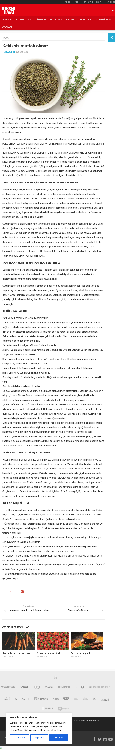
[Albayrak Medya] (55, 678)
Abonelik (68, 2)
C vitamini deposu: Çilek (48, 653)
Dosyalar (7, 27)
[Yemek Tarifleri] (49, 688)
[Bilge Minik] (85, 699)
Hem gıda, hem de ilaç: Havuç (17, 653)
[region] (39, 728)
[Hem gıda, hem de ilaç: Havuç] (18, 641)
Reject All (39, 737)
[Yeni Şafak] (8, 688)
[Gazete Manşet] (99, 688)
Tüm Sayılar (84, 19)
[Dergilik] (47, 708)
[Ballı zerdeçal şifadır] (87, 641)
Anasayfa (7, 19)
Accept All (58, 737)
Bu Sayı (70, 19)
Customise (20, 737)
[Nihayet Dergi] (22, 699)
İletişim (98, 2)
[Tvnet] (24, 688)
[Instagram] (111, 2)
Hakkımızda (22, 19)
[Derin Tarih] (6, 699)
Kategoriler (101, 19)
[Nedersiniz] (63, 708)
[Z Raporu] (41, 699)
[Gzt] (37, 688)
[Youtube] (114, 2)
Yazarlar (55, 19)
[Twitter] (108, 2)
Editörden (40, 19)
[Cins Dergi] (56, 699)
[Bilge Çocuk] (76, 699)
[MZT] (79, 688)
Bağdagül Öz (8, 52)
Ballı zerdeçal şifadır (81, 653)
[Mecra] (64, 688)
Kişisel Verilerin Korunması (86, 720)
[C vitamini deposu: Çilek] (53, 641)
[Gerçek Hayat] (66, 699)
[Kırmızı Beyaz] (94, 699)
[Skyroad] (105, 699)
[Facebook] (105, 2)
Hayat (6, 38)
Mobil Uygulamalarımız (83, 2)
